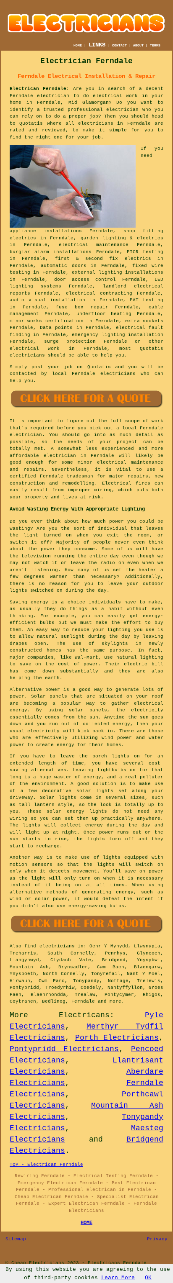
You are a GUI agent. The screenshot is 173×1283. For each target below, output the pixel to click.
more (115, 1001)
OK (148, 1278)
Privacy (157, 1239)
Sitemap (15, 1239)
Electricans (84, 1015)
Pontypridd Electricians (64, 1049)
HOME (77, 45)
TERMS (155, 45)
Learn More (118, 1278)
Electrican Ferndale (38, 88)
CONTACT (119, 45)
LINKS (97, 44)
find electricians (49, 946)
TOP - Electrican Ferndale (46, 1164)
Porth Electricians (117, 1038)
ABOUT (138, 45)
